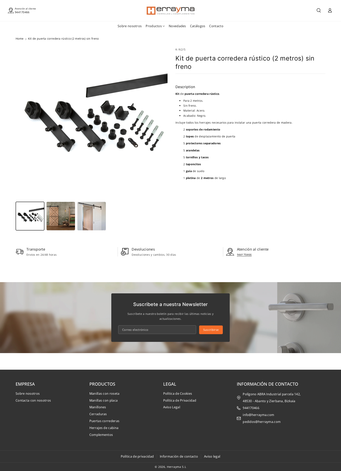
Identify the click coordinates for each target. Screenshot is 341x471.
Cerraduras (98, 414)
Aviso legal (212, 456)
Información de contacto (179, 456)
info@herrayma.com (258, 415)
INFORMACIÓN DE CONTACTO (267, 384)
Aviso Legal (171, 407)
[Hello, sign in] (330, 10)
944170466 (22, 12)
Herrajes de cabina (103, 428)
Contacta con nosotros (33, 400)
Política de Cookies (177, 393)
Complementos (101, 435)
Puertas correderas (104, 421)
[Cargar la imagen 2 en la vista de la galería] (60, 216)
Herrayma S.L (176, 467)
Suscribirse (211, 330)
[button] (319, 10)
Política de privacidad (137, 456)
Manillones (97, 407)
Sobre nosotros (28, 393)
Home (19, 38)
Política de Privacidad (179, 400)
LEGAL (169, 384)
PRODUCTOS (102, 384)
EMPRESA (25, 384)
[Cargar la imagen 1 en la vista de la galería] (30, 216)
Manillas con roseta (104, 393)
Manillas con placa (103, 400)
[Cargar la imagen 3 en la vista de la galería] (91, 216)
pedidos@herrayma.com (262, 422)
